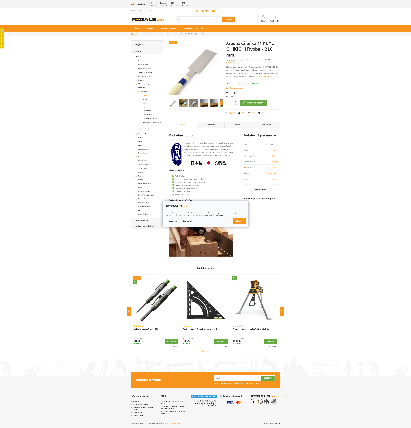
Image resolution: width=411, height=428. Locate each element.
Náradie (138, 57)
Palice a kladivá (143, 157)
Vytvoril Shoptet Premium (272, 424)
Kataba (145, 103)
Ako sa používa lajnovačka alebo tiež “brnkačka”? (173, 412)
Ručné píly (141, 88)
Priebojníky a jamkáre (145, 184)
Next (282, 311)
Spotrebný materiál (142, 221)
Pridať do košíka (255, 103)
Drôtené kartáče (143, 203)
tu (178, 215)
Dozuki (145, 99)
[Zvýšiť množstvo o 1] (235, 101)
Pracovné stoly (143, 65)
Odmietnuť (187, 221)
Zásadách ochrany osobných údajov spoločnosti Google (203, 215)
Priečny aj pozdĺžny (271, 173)
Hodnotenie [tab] (210, 125)
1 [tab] (202, 351)
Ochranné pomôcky (144, 207)
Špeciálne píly (147, 115)
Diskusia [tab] (238, 125)
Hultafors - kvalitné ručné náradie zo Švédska (173, 402)
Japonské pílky (145, 92)
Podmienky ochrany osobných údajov (143, 408)
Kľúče (140, 187)
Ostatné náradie (143, 214)
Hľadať (228, 19)
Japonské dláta (143, 134)
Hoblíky (140, 138)
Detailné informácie (263, 76)
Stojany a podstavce (145, 72)
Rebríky (140, 210)
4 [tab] (208, 351)
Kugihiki (145, 107)
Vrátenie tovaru (138, 416)
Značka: (231, 62)
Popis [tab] (183, 125)
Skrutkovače (142, 161)
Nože (140, 141)
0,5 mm (275, 162)
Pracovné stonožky (144, 69)
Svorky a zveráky (144, 164)
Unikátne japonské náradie (145, 226)
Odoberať (268, 378)
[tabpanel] (156, 311)
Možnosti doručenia (236, 88)
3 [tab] (206, 351)
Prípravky (141, 176)
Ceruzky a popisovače (145, 76)
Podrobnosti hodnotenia (254, 60)
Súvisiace (265, 125)
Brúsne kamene (143, 153)
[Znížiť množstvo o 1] (235, 104)
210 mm (275, 156)
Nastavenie (172, 221)
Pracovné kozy (143, 61)
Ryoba (145, 95)
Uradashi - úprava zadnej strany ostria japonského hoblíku (173, 407)
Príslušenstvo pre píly (150, 118)
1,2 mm (270, 167)
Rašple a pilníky (143, 149)
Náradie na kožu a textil (146, 195)
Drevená (275, 179)
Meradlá (141, 80)
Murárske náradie (144, 191)
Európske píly (144, 129)
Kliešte (140, 172)
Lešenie (138, 51)
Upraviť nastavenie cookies (173, 424)
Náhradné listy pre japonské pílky (152, 123)
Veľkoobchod (137, 413)
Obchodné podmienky (147, 11)
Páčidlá (140, 180)
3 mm (276, 167)
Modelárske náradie (144, 199)
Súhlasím (239, 221)
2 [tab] (204, 351)
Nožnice (141, 145)
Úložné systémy (143, 84)
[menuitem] (138, 28)
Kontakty (133, 11)
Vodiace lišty (142, 168)
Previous (129, 311)
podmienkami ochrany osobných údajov (247, 383)
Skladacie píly (147, 111)
